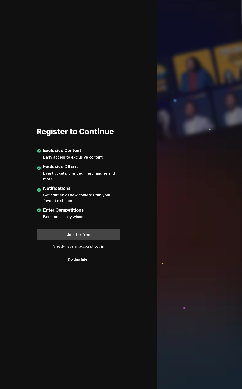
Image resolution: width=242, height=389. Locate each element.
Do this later (78, 259)
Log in (99, 246)
